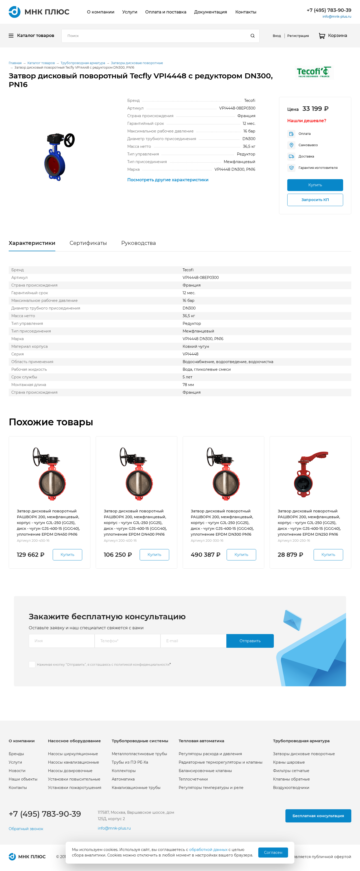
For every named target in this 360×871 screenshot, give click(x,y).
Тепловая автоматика (201, 740)
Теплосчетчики (193, 779)
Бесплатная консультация (318, 815)
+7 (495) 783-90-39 (329, 10)
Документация (210, 12)
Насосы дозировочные (70, 770)
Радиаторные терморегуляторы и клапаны (220, 762)
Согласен (273, 852)
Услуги (129, 12)
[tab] (32, 244)
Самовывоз (308, 145)
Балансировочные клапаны (205, 770)
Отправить (250, 641)
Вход (277, 36)
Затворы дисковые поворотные (304, 753)
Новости (17, 770)
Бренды (16, 753)
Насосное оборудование (74, 740)
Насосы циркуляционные (73, 753)
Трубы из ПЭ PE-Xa (130, 762)
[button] (56, 156)
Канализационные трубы (136, 787)
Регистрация (298, 36)
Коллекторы (124, 770)
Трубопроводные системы (140, 740)
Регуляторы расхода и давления (210, 753)
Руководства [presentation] (138, 243)
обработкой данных (208, 849)
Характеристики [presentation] (32, 243)
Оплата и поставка (165, 12)
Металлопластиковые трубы (139, 753)
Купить (315, 185)
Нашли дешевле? (306, 120)
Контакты (245, 12)
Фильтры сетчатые (291, 770)
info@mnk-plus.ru (337, 16)
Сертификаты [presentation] (88, 243)
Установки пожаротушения (74, 787)
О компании (100, 12)
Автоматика (123, 779)
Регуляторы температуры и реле (211, 787)
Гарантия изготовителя (318, 168)
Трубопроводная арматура (301, 740)
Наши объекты (23, 779)
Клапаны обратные (291, 779)
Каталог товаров (35, 35)
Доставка (306, 156)
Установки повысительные (74, 779)
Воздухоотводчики (291, 787)
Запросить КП (315, 199)
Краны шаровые (289, 762)
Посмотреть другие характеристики (167, 179)
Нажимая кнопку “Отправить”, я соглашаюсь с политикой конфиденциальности (103, 665)
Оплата (305, 134)
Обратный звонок (26, 829)
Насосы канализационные (73, 762)
